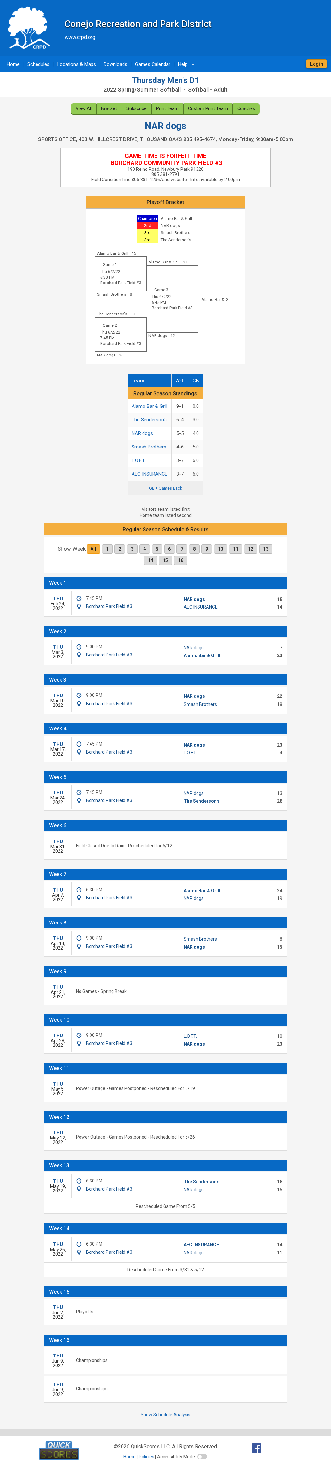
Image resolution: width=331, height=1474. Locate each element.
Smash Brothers (149, 447)
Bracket (109, 108)
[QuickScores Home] (59, 1458)
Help (187, 64)
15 (165, 560)
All (93, 548)
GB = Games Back (165, 488)
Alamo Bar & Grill (149, 406)
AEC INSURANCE (149, 474)
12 (250, 548)
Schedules (38, 64)
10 (220, 548)
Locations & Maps (76, 64)
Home (13, 64)
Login (316, 64)
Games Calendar (152, 64)
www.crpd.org (80, 37)
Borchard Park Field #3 (120, 282)
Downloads (115, 64)
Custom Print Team (208, 108)
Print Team (167, 108)
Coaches (246, 108)
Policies (146, 1456)
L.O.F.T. (138, 460)
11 (236, 548)
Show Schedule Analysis (165, 1414)
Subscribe (136, 108)
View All (84, 108)
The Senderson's (149, 420)
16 (180, 560)
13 (266, 548)
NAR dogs (142, 433)
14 (150, 560)
